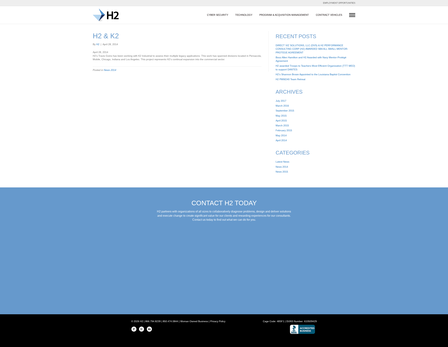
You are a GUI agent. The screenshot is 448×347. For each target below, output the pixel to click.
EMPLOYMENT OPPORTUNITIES (339, 3)
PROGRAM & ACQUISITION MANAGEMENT (284, 14)
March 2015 (282, 125)
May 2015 (281, 115)
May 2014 (281, 135)
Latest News (282, 161)
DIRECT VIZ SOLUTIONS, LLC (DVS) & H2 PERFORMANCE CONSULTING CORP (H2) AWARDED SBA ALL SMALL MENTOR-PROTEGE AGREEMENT (312, 49)
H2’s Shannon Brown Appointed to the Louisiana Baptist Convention (313, 74)
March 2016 (282, 105)
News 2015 (282, 171)
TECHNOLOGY (243, 14)
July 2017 (281, 100)
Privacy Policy (217, 321)
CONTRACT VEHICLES (329, 14)
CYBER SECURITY (217, 14)
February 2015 (284, 130)
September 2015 (285, 110)
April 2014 (281, 140)
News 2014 (110, 70)
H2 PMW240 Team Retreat (290, 79)
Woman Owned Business (194, 321)
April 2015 (281, 120)
